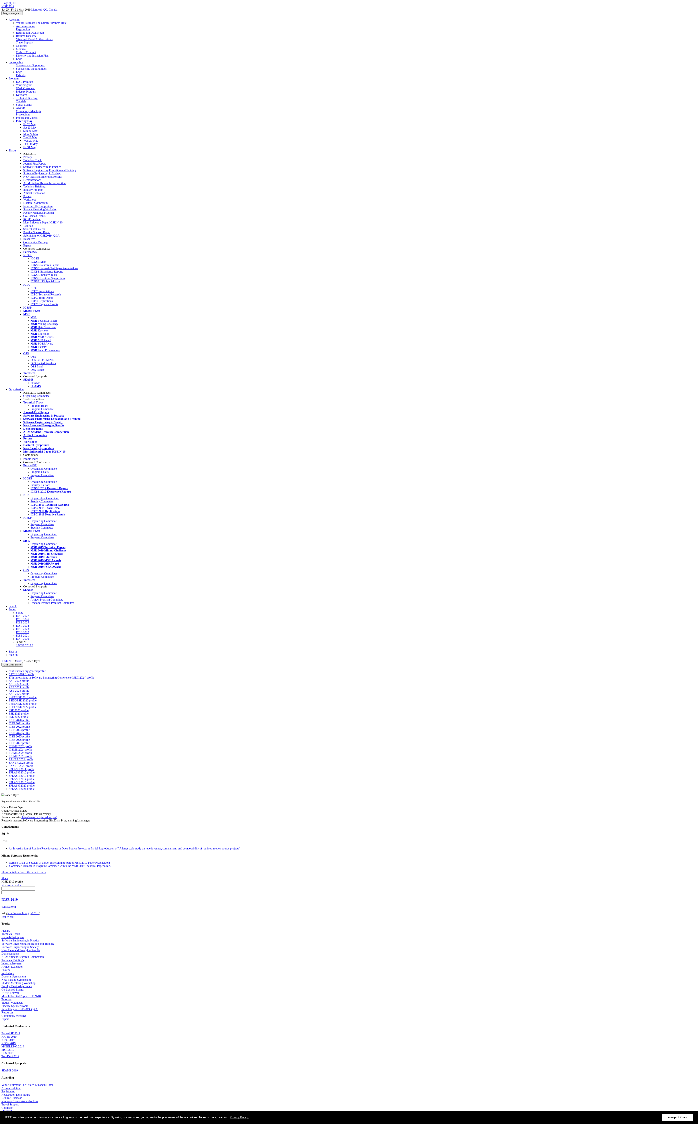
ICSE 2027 (22, 615)
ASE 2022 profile (19, 680)
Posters (27, 196)
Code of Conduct (26, 52)
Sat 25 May (30, 127)
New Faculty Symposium (38, 206)
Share (4, 878)
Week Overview (25, 88)
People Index (30, 458)
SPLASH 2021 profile (22, 788)
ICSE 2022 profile (19, 726)
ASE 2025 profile (19, 690)
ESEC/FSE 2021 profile (23, 703)
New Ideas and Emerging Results (42, 176)
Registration (23, 29)
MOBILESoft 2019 (12, 1046)
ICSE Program (24, 81)
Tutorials (21, 101)
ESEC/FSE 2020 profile (23, 700)
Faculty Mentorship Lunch (38, 212)
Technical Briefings (27, 98)
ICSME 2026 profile (20, 756)
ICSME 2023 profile (20, 746)
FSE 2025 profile (19, 710)
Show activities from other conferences (23, 872)
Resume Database (26, 35)
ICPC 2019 (8, 1039)
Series (19, 612)
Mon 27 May (30, 134)
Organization (16, 389)
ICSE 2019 (7, 661)
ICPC (34, 287)
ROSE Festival (32, 219)
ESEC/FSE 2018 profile (23, 697)
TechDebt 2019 (10, 1056)
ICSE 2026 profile (19, 739)
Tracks (12, 150)
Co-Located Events (34, 215)
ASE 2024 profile (19, 687)
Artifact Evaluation (34, 193)
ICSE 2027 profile (19, 743)
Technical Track (32, 160)
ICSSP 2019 (8, 1043)
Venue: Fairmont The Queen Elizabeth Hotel (41, 22)
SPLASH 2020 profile (22, 785)
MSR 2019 (7, 1049)
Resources (29, 238)
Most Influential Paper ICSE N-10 (43, 222)
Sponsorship (16, 62)
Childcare (21, 45)
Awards (20, 107)
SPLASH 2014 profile (22, 779)
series (19, 661)
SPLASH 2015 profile (22, 782)
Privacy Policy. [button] (239, 1117)
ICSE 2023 (22, 629)
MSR (34, 317)
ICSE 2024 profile (19, 733)
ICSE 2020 (22, 638)
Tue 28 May (30, 137)
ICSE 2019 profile (12, 664)
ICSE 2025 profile (19, 736)
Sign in (13, 651)
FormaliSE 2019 (10, 1033)
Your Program (24, 85)
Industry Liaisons (40, 485)
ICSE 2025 (22, 622)
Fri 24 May (29, 124)
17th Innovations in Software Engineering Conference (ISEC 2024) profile (51, 677)
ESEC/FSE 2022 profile (23, 707)
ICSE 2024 (22, 625)
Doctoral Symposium (35, 202)
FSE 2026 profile (19, 713)
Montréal (21, 49)
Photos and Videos (26, 117)
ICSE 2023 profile (19, 729)
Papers (27, 245)
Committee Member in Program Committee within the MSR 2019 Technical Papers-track (60, 865)
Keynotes (21, 94)
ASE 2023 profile (19, 684)
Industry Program (26, 91)
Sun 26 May (30, 130)
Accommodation (25, 26)
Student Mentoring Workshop (40, 209)
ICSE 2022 (22, 632)
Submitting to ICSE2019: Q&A (41, 235)
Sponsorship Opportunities (31, 68)
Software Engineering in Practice (42, 166)
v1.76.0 (35, 913)
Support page (8, 916)
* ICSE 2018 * (24, 645)
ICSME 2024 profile (20, 749)
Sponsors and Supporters (30, 65)
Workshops (29, 199)
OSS (33, 356)
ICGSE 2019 (9, 1036)
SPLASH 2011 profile (21, 769)
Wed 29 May (30, 140)
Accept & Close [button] (677, 1117)
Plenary (27, 157)
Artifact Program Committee (47, 599)
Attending (14, 19)
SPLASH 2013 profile (22, 775)
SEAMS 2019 (9, 1070)
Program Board (39, 405)
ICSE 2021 (22, 635)
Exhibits (20, 75)
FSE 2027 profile (19, 716)
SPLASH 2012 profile (22, 772)
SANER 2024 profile (21, 759)
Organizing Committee (36, 395)
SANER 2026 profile (21, 765)
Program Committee (42, 409)
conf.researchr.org (18, 913)
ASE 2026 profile (19, 693)
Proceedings (23, 114)
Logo (19, 58)
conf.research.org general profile (27, 671)
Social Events (24, 104)
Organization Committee (45, 498)
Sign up (13, 654)
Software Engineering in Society (42, 173)
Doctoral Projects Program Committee (52, 602)
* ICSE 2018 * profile (21, 674)
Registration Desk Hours (30, 32)
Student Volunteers (34, 229)
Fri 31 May (29, 147)
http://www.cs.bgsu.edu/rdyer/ (39, 817)
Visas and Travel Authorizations (34, 39)
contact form (8, 906)
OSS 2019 (7, 1053)
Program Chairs (40, 471)
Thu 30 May (30, 143)
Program (14, 78)
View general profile (11, 885)
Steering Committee (42, 501)
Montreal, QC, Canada (44, 9)
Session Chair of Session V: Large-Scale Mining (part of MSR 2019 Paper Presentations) (60, 862)
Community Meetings (28, 111)
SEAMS (35, 382)
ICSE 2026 (22, 619)
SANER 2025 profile (21, 762)
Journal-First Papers (34, 163)
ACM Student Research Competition (44, 183)
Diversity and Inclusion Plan (32, 55)
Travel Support (24, 42)
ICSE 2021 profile (19, 723)
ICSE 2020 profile (19, 720)
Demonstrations (32, 179)
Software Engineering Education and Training (49, 170)
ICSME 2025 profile (20, 752)
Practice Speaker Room (36, 232)
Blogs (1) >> (8, 3)
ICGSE (35, 258)
